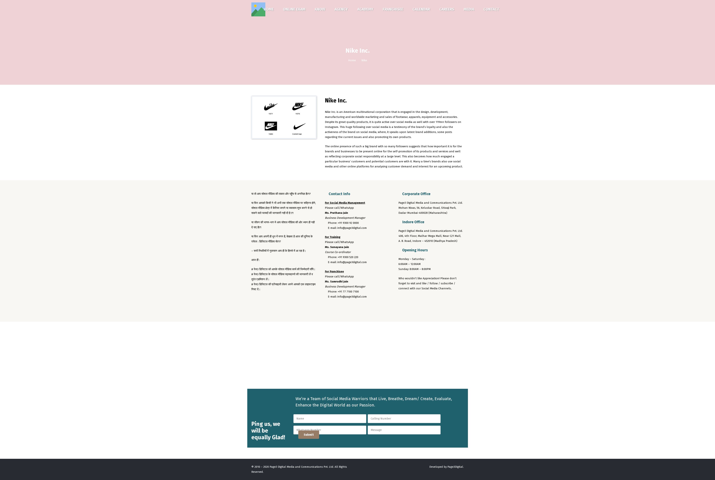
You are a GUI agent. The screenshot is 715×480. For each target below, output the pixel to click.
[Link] (258, 9)
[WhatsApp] (429, 298)
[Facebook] (402, 298)
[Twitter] (408, 298)
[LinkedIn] (422, 298)
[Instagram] (416, 298)
